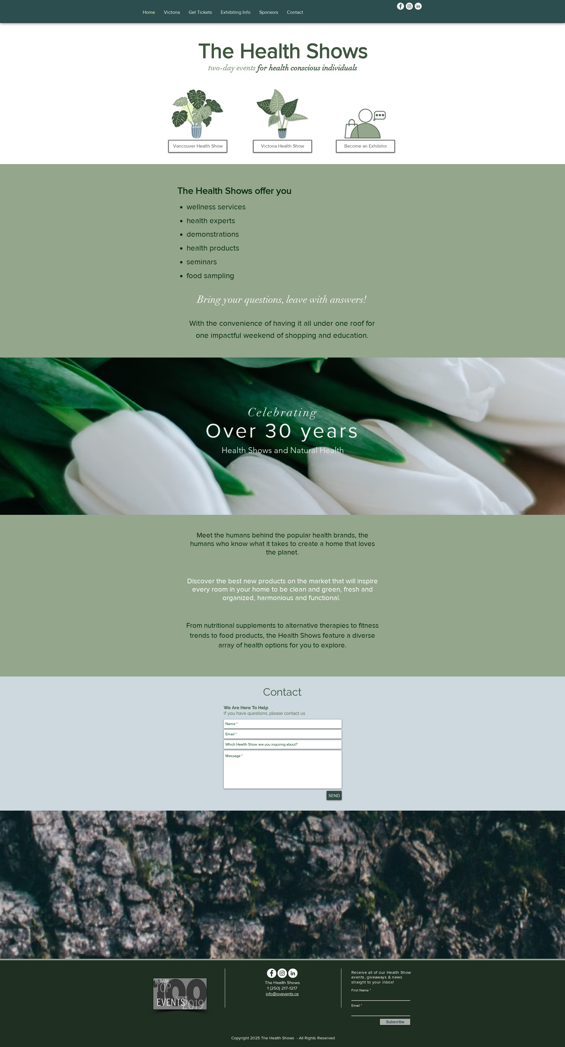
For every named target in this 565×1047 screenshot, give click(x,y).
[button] (171, 12)
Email (355, 1005)
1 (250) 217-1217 (282, 988)
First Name (360, 990)
